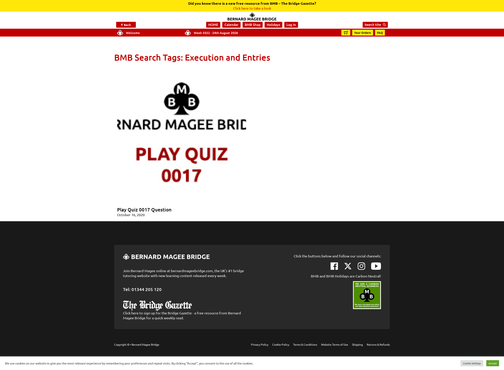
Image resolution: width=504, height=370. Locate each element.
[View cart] (346, 32)
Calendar (231, 24)
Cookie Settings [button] (472, 363)
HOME (213, 24)
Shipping (357, 344)
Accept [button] (493, 363)
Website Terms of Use (334, 344)
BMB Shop (252, 24)
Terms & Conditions (305, 344)
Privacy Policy (259, 344)
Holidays (273, 24)
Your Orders (362, 33)
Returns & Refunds (378, 344)
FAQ (380, 33)
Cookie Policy (280, 344)
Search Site (373, 25)
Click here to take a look (252, 8)
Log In (291, 24)
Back (127, 25)
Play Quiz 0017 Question (144, 210)
